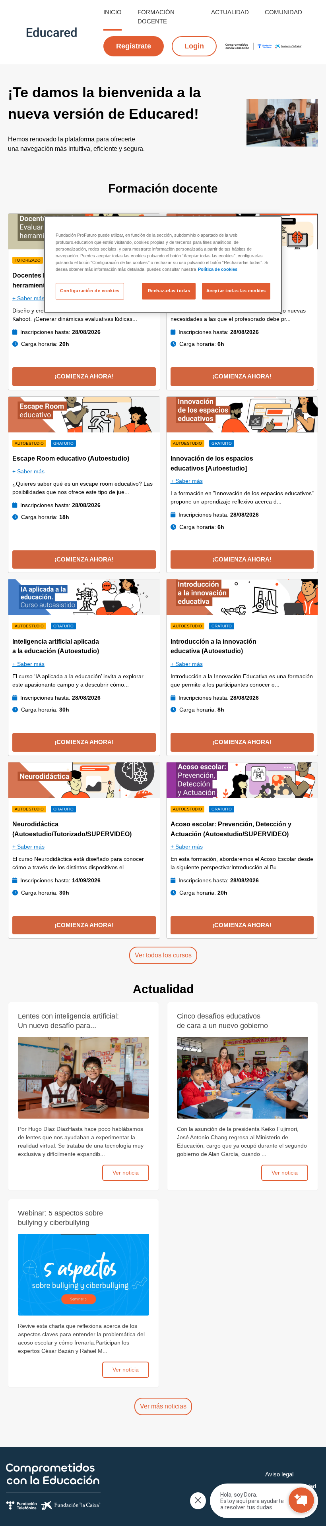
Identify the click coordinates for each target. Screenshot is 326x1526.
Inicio (112, 12)
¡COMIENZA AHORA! (84, 376)
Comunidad (283, 12)
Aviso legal (279, 1474)
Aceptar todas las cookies (236, 290)
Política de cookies (217, 269)
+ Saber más (28, 298)
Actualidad (230, 12)
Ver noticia (126, 1172)
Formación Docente (156, 17)
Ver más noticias (163, 1406)
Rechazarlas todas (169, 290)
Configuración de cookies (90, 290)
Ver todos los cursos (163, 955)
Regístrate (133, 46)
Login (194, 46)
